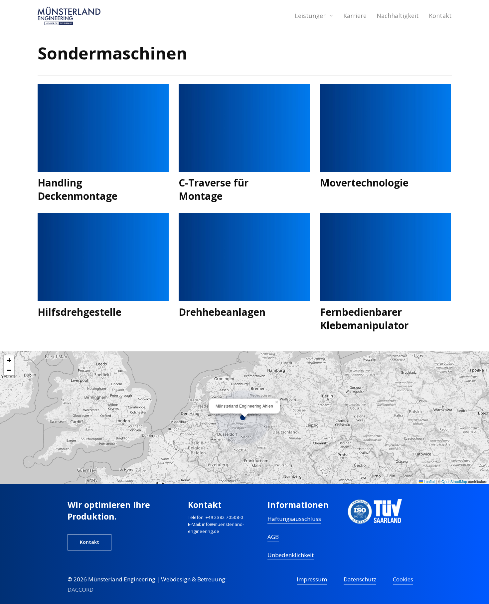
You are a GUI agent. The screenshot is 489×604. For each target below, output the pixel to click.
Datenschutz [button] (360, 579)
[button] (244, 418)
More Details (121, 121)
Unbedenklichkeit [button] (290, 555)
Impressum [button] (312, 579)
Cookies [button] (403, 579)
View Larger (84, 121)
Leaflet (429, 481)
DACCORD (80, 589)
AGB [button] (273, 537)
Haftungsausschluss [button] (294, 519)
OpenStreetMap (454, 481)
